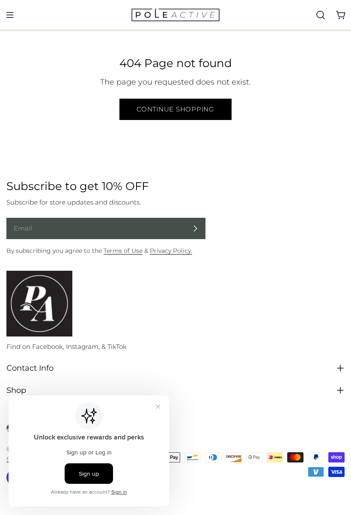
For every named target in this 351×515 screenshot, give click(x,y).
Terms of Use (123, 250)
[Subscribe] (195, 228)
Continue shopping (175, 109)
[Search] (320, 14)
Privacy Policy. (171, 250)
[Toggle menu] (9, 14)
